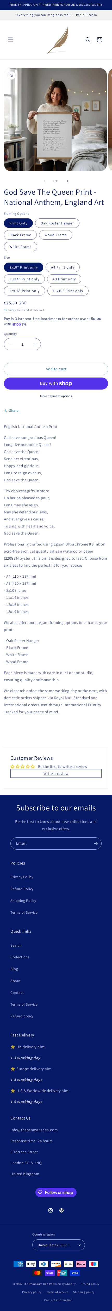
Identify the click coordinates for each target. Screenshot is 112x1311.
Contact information (58, 1300)
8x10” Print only (23, 267)
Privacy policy (31, 1292)
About (15, 980)
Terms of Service (24, 912)
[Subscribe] (95, 843)
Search (16, 945)
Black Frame (20, 235)
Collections (20, 957)
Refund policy (22, 1016)
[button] (10, 39)
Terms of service (57, 1292)
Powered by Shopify (62, 1284)
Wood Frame (56, 235)
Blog (14, 968)
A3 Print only (64, 279)
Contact (17, 992)
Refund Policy (22, 888)
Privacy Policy (21, 876)
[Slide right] (67, 181)
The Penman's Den (35, 1284)
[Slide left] (44, 181)
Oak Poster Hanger (57, 223)
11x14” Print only (24, 279)
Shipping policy (84, 1292)
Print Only (18, 223)
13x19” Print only (68, 290)
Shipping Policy (23, 900)
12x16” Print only (24, 290)
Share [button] (14, 410)
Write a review (56, 773)
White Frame (20, 246)
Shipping (9, 310)
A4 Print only (62, 267)
